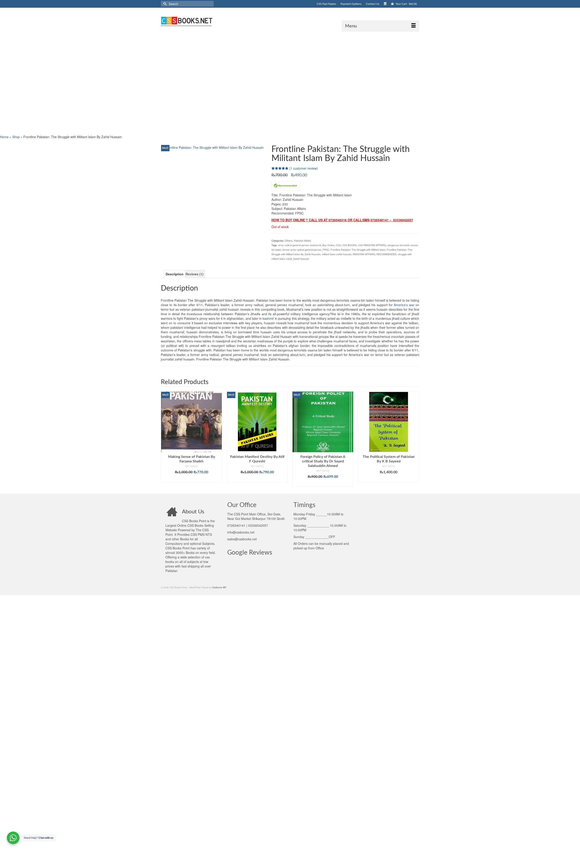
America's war (404, 305)
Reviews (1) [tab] (194, 274)
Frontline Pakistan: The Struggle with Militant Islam (358, 249)
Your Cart (406, 3)
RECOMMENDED (386, 254)
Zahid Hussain (301, 258)
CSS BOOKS (349, 245)
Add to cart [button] (191, 479)
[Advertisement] (136, 83)
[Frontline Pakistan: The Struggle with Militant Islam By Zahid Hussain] (213, 147)
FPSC (326, 249)
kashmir (268, 318)
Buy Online (328, 245)
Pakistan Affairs (302, 240)
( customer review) (303, 168)
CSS (338, 245)
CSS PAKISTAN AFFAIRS (372, 245)
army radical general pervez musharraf (299, 245)
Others (288, 240)
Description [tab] (175, 274)
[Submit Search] (164, 4)
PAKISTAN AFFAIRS (364, 254)
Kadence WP (219, 587)
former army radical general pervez (302, 249)
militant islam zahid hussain (336, 254)
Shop (16, 137)
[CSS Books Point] (201, 21)
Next (415, 438)
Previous (165, 438)
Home (4, 137)
